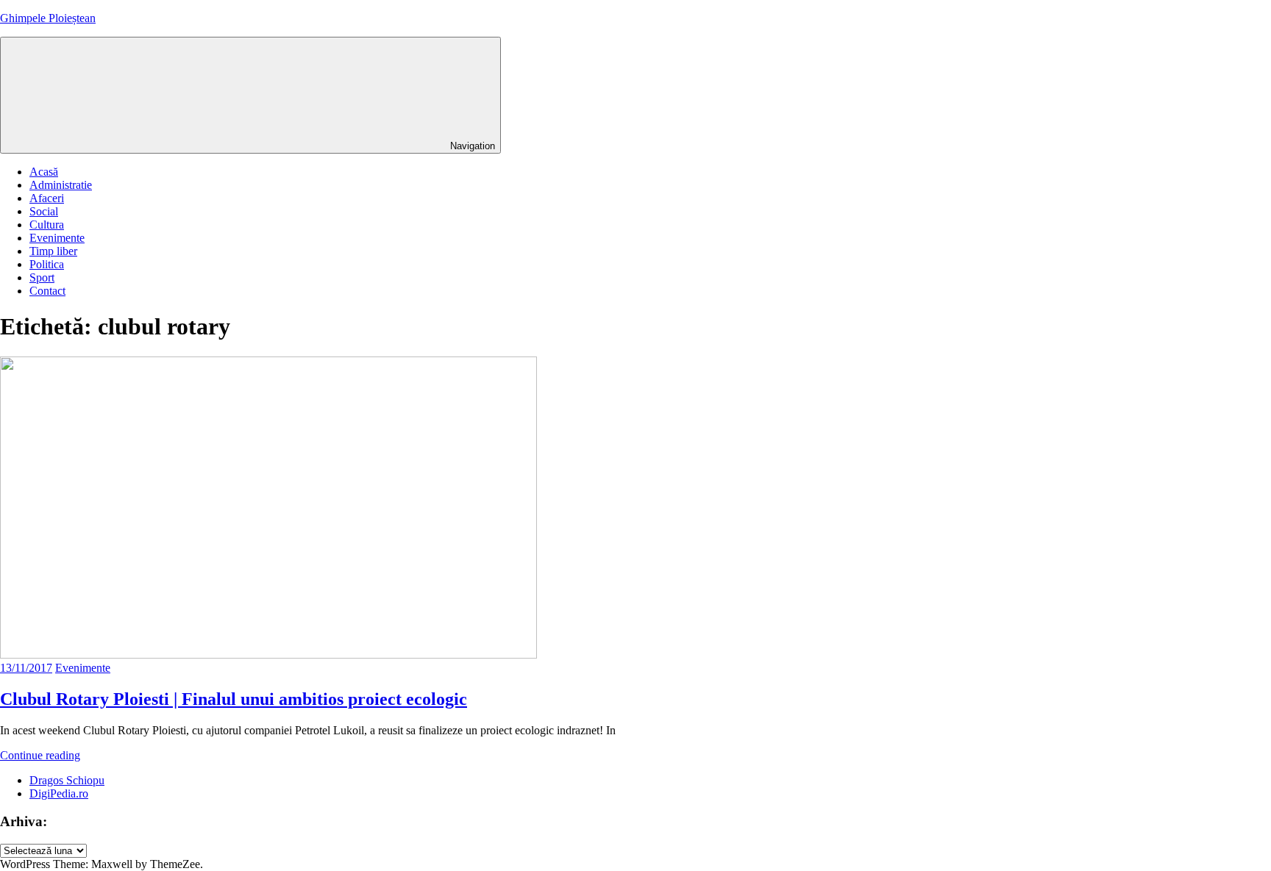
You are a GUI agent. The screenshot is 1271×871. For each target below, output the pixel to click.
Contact (47, 290)
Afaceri (46, 198)
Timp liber (53, 251)
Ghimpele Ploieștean (48, 18)
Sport (41, 277)
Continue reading (40, 755)
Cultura (46, 224)
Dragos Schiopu (66, 780)
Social (43, 211)
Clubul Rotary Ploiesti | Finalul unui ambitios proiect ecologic (233, 699)
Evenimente (57, 238)
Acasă (43, 171)
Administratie (60, 185)
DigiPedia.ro (58, 793)
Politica (46, 264)
